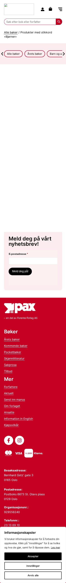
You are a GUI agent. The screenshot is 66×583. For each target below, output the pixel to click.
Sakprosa (10, 365)
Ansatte (9, 412)
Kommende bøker (15, 345)
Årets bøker (12, 339)
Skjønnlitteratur (14, 358)
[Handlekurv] (51, 9)
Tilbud (8, 371)
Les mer (55, 547)
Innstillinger (33, 565)
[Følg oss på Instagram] (19, 440)
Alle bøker (11, 32)
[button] (60, 10)
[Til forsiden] (19, 9)
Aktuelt (9, 393)
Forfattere (10, 387)
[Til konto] (42, 9)
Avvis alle (33, 575)
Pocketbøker (12, 352)
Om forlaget (12, 406)
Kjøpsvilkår (11, 425)
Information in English (18, 418)
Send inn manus (14, 399)
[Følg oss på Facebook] (8, 440)
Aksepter (33, 556)
